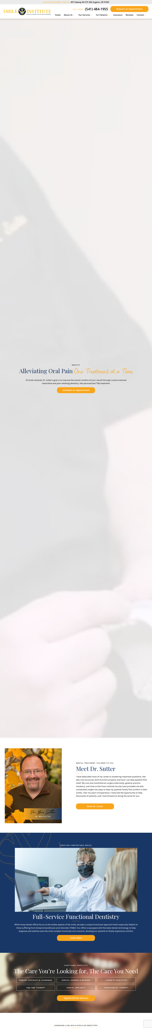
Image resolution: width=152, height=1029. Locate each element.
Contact (140, 15)
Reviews (129, 15)
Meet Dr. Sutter (95, 806)
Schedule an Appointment (76, 390)
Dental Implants (76, 987)
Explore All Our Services (76, 998)
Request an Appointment (129, 8)
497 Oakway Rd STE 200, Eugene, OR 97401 (76, 2)
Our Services (84, 15)
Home (58, 15)
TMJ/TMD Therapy (35, 987)
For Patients (101, 15)
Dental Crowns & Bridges (76, 980)
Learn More (76, 937)
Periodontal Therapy (116, 987)
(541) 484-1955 (90, 9)
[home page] (27, 11)
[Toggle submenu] (73, 15)
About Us (68, 15)
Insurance (117, 15)
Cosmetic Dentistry (116, 980)
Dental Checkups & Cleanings (35, 980)
